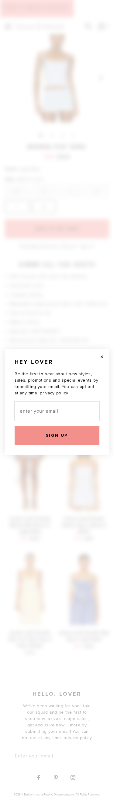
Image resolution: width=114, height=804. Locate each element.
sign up (57, 435)
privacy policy (54, 393)
